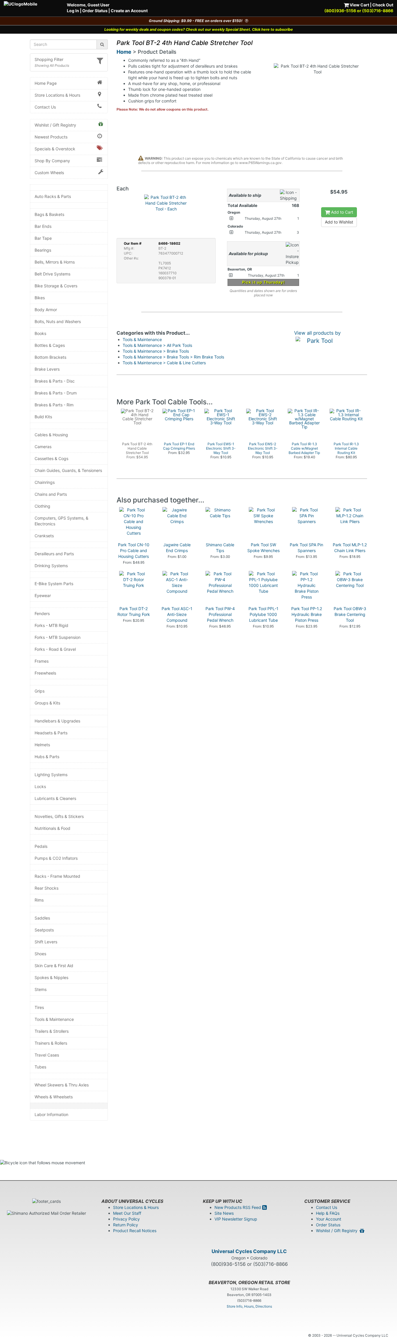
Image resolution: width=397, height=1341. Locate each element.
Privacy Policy (126, 1218)
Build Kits (43, 416)
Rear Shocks (46, 888)
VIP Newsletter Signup (235, 1218)
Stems (41, 989)
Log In (73, 10)
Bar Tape (43, 238)
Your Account (328, 1218)
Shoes (40, 953)
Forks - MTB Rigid (51, 625)
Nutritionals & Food (52, 828)
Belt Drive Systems (52, 273)
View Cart (359, 4)
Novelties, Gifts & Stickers (59, 816)
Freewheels (45, 672)
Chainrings (45, 482)
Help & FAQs (327, 1213)
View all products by (317, 333)
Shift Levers (46, 941)
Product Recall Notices (134, 1230)
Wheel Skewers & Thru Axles (62, 1084)
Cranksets (44, 535)
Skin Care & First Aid (54, 965)
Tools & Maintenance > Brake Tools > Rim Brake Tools (173, 356)
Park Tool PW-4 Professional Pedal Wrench (220, 614)
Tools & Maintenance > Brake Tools (156, 351)
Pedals (41, 846)
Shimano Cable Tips (220, 547)
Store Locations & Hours (57, 95)
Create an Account (129, 10)
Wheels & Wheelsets (54, 1096)
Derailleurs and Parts (54, 553)
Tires (39, 1007)
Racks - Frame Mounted (57, 876)
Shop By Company (52, 160)
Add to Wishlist (339, 221)
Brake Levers (47, 369)
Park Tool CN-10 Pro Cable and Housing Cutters (133, 550)
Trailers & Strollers (52, 1031)
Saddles (42, 917)
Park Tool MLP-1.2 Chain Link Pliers (350, 547)
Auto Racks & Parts (53, 196)
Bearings (43, 250)
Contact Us (45, 106)
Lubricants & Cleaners (55, 798)
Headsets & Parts (51, 732)
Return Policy (125, 1224)
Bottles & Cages (50, 345)
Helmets (42, 744)
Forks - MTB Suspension (58, 637)
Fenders (42, 613)
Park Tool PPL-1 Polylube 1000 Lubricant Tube (263, 614)
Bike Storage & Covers (56, 285)
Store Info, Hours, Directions (249, 1306)
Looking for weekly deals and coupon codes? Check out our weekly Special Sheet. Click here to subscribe (198, 29)
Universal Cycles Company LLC (249, 1251)
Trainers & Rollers (51, 1043)
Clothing (42, 506)
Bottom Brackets (50, 357)
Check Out (382, 4)
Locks (40, 786)
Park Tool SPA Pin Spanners (306, 547)
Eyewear (43, 595)
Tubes (40, 1066)
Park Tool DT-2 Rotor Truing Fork (133, 611)
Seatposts (44, 929)
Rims (39, 899)
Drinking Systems (51, 565)
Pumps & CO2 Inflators (56, 858)
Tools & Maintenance (54, 1019)
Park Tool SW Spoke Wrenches (263, 547)
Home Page (46, 83)
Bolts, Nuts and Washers (58, 321)
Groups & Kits (47, 702)
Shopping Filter (49, 59)
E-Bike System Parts (54, 583)
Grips (39, 690)
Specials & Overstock (55, 148)
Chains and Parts (51, 494)
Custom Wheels (49, 172)
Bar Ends (43, 226)
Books (40, 333)
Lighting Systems (51, 774)
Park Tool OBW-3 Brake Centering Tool (350, 614)
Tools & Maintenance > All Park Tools (157, 345)
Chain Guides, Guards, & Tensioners (68, 470)
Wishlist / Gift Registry (55, 124)
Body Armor (46, 309)
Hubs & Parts (47, 756)
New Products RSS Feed (238, 1207)
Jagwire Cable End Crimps (177, 547)
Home (124, 52)
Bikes (40, 297)
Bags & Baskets (49, 214)
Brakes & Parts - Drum (56, 392)
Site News (224, 1213)
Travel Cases (47, 1054)
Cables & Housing (51, 434)
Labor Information (51, 1114)
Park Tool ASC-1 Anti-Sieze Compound (177, 614)
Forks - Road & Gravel (55, 649)
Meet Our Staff (127, 1213)
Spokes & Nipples (51, 977)
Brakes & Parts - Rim (54, 404)
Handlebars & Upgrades (57, 720)
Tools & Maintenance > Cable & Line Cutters (164, 362)
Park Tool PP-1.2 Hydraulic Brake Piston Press (306, 614)
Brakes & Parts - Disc (55, 380)
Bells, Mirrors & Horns (55, 261)
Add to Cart (341, 212)
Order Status (95, 10)
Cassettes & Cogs (51, 458)
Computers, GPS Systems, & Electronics (61, 521)
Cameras (43, 446)
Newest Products (51, 136)
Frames (42, 661)
